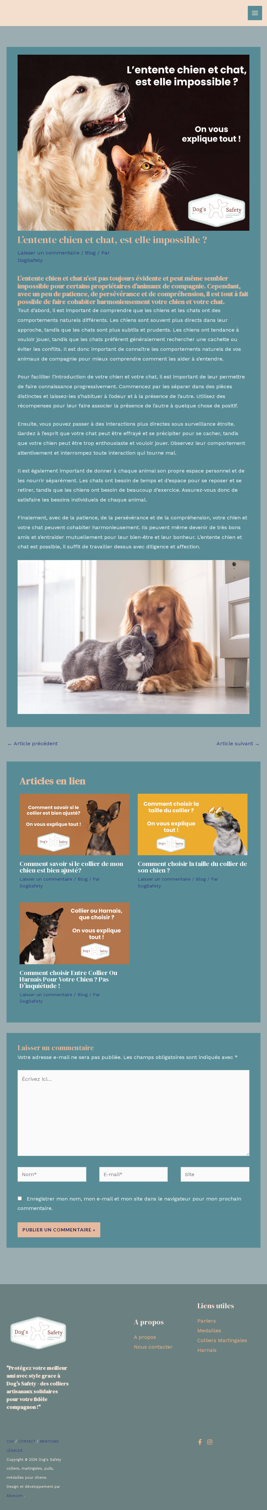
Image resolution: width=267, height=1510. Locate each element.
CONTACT (26, 1441)
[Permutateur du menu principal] (255, 13)
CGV (10, 1441)
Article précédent (32, 743)
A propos (145, 1337)
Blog (90, 253)
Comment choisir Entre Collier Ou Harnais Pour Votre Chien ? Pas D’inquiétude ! (68, 979)
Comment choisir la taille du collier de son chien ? (192, 867)
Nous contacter (153, 1347)
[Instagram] (210, 1442)
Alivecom (15, 1496)
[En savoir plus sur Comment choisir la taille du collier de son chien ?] (193, 824)
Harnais (207, 1350)
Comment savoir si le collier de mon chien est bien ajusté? (71, 867)
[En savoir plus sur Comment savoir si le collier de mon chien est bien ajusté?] (75, 824)
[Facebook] (200, 1442)
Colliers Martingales (222, 1340)
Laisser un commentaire (48, 253)
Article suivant (238, 743)
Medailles (209, 1330)
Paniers (206, 1321)
